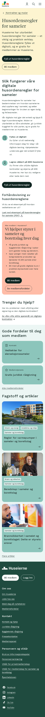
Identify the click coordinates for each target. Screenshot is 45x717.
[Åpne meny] (40, 4)
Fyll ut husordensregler (17, 58)
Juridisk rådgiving (10, 626)
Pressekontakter (10, 636)
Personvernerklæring (12, 659)
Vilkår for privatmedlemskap (16, 664)
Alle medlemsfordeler (13, 388)
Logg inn (27, 577)
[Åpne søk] (33, 4)
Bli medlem (10, 66)
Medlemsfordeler (10, 609)
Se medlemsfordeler (18, 288)
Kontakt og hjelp (10, 622)
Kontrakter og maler (16, 12)
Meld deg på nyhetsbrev (13, 604)
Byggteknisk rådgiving (12, 631)
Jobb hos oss (8, 599)
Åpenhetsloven (9, 677)
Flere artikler (8, 556)
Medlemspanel (9, 641)
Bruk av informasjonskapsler (16, 654)
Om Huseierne (9, 594)
